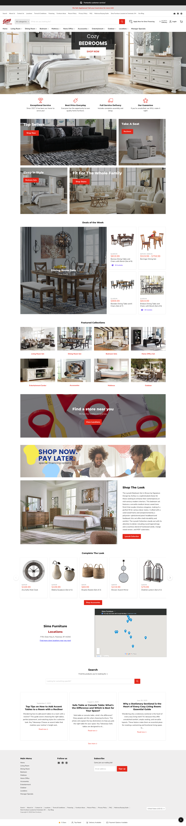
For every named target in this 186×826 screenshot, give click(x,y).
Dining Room (30, 29)
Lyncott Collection (132, 536)
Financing (51, 13)
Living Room (16, 29)
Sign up (122, 768)
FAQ (91, 13)
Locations (29, 13)
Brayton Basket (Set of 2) (91, 590)
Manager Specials (138, 29)
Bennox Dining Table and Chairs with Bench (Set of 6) (121, 260)
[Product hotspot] (52, 498)
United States (155, 809)
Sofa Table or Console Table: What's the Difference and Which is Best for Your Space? (93, 708)
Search (5, 13)
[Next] (170, 577)
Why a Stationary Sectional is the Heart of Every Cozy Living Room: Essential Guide (142, 706)
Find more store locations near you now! (55, 640)
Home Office (68, 29)
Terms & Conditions (40, 13)
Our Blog (141, 13)
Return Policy (72, 13)
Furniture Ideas (61, 13)
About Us (12, 13)
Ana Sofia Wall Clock (30, 590)
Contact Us (20, 13)
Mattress (55, 29)
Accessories (83, 29)
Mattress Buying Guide (101, 13)
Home (5, 29)
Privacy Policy (83, 13)
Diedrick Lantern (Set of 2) (151, 590)
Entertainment (98, 29)
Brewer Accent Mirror (119, 590)
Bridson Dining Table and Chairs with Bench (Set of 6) (151, 305)
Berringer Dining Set (148, 259)
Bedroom (43, 29)
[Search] (122, 21)
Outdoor (111, 29)
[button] (6, 63)
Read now (43, 729)
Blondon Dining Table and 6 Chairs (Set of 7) (121, 305)
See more (92, 743)
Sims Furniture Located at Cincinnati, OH (123, 13)
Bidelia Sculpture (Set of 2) (62, 590)
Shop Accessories (93, 602)
